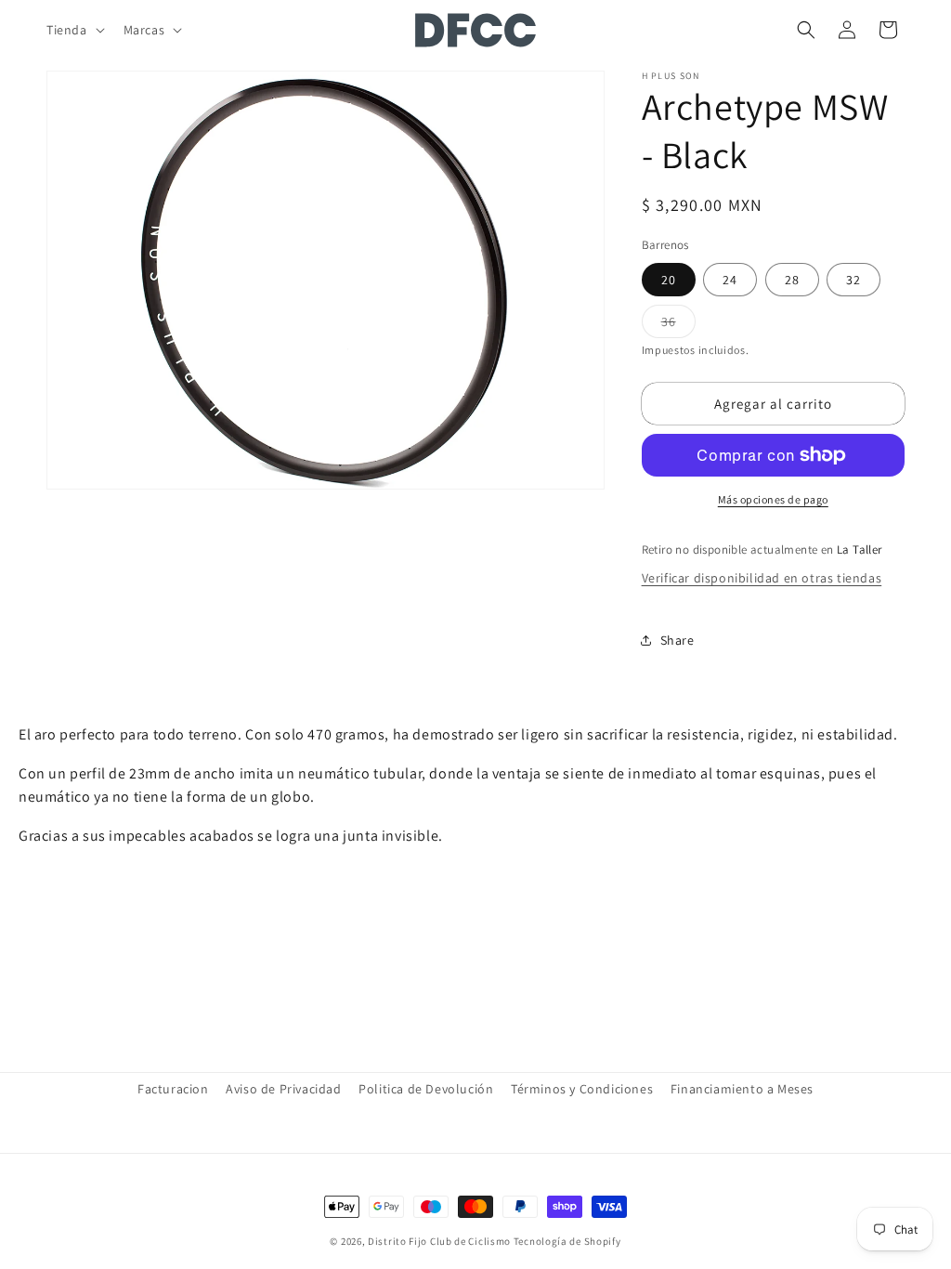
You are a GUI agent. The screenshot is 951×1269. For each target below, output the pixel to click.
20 (668, 279)
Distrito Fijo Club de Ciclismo (439, 1241)
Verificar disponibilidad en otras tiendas (762, 577)
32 (853, 279)
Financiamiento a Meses (742, 1088)
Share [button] (677, 640)
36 (678, 325)
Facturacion (173, 1088)
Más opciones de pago (773, 499)
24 (730, 279)
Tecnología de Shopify (567, 1241)
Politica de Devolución (425, 1088)
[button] (73, 29)
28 (792, 279)
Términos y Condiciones (582, 1088)
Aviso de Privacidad (283, 1088)
